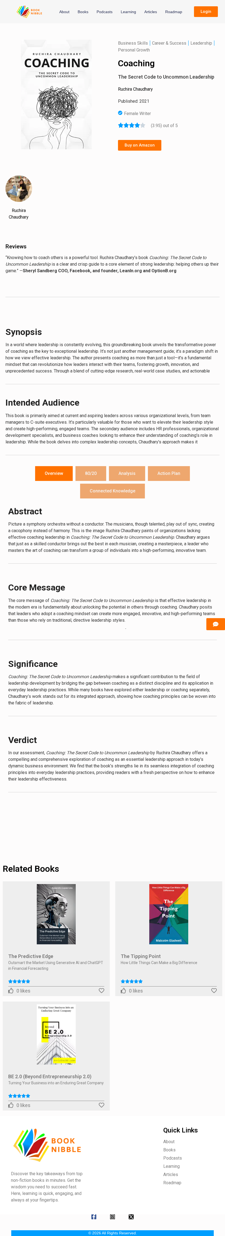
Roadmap (173, 12)
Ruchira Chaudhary (135, 89)
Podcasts (105, 12)
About (64, 12)
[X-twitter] (131, 1216)
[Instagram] (112, 1216)
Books (83, 12)
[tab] (54, 473)
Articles (150, 12)
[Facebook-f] (93, 1216)
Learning (128, 12)
